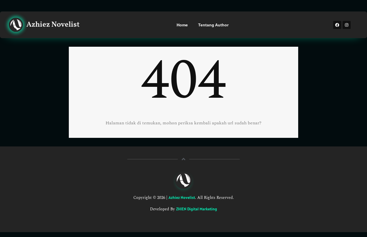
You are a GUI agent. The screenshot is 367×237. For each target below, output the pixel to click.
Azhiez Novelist (182, 197)
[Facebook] (337, 25)
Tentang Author (213, 25)
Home (182, 25)
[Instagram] (347, 25)
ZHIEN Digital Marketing (196, 208)
